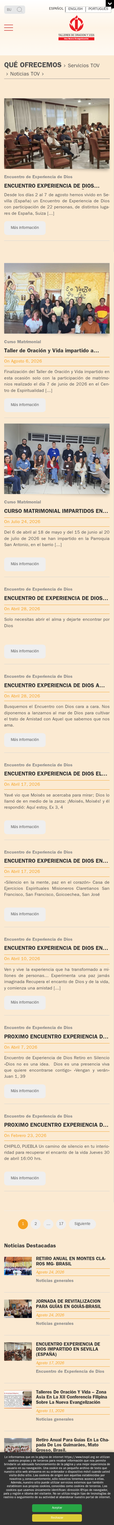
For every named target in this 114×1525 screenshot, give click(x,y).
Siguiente (82, 1224)
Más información (25, 228)
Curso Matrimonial (22, 342)
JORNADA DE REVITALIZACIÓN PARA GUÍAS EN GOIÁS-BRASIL (68, 1304)
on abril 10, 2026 (22, 959)
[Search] (20, 10)
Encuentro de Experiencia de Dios (38, 177)
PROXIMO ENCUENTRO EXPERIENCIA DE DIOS (55, 1126)
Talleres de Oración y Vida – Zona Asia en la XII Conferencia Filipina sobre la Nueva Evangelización (71, 1397)
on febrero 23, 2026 (25, 1136)
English (75, 9)
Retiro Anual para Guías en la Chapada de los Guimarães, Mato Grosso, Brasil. (72, 1445)
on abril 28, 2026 (22, 609)
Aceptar (57, 1508)
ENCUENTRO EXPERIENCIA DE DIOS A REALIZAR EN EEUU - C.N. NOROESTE (51, 686)
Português (98, 9)
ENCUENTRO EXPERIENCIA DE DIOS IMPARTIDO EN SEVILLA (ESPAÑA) (49, 187)
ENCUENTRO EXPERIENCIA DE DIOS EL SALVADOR (53, 774)
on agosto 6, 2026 (23, 362)
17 (61, 1224)
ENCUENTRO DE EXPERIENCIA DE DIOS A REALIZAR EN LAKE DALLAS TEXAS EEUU (56, 599)
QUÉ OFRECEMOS (33, 65)
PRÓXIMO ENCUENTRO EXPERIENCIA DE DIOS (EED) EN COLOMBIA (55, 1037)
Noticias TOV (25, 74)
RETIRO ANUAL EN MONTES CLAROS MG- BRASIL (71, 1262)
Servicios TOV (84, 66)
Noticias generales (55, 1281)
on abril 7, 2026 (20, 1048)
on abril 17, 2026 (22, 785)
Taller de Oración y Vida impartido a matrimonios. (49, 351)
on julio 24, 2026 (22, 522)
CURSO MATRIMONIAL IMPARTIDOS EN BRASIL (53, 512)
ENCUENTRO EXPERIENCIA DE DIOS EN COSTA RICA (53, 862)
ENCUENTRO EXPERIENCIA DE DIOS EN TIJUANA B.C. (53, 949)
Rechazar (57, 1517)
